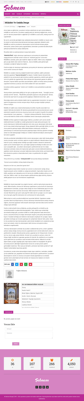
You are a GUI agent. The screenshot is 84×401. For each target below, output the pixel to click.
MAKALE (71, 367)
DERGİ (32, 367)
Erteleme (68, 130)
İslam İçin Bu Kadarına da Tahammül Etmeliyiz (72, 145)
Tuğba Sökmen (21, 26)
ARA (25, 1)
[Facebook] (71, 1)
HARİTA (17, 1)
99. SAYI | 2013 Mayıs (25, 17)
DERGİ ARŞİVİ (15, 17)
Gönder (16, 343)
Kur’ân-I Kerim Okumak (29, 296)
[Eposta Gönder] (30, 264)
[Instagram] (76, 1)
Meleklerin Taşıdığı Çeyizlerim (31, 299)
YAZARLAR (19, 14)
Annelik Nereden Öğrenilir (72, 95)
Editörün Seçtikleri (66, 125)
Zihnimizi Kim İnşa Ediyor (72, 81)
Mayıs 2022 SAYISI (64, 25)
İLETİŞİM (29, 1)
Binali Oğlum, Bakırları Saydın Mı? (32, 293)
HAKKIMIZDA (11, 1)
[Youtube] (78, 1)
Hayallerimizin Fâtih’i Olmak (30, 307)
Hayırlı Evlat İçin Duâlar (73, 150)
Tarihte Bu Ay (69, 73)
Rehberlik (33, 26)
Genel (28, 26)
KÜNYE (6, 1)
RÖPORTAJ (43, 14)
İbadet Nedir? (26, 290)
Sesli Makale (35, 14)
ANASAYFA (7, 14)
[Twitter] (73, 1)
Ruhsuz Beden (26, 302)
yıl (12, 367)
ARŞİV (13, 14)
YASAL (22, 1)
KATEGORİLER (27, 14)
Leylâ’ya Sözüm (27, 305)
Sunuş (24, 287)
